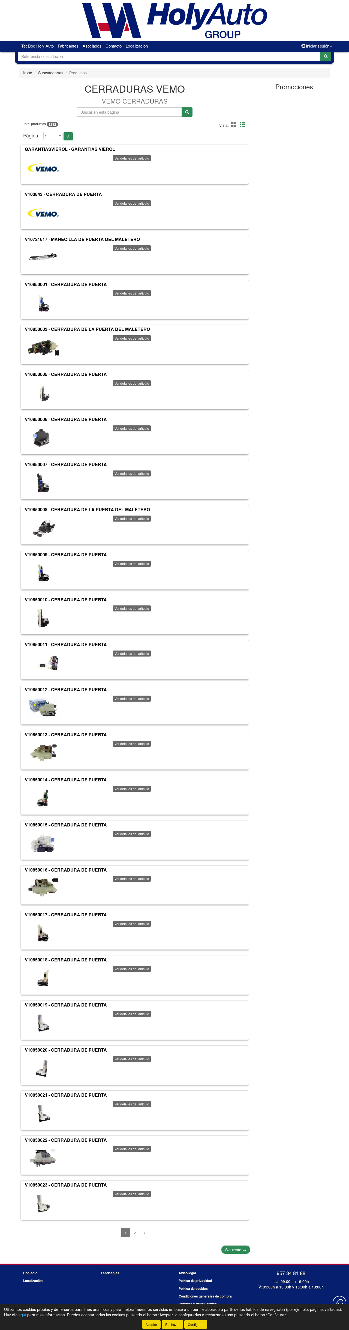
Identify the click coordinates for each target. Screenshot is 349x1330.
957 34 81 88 (291, 1272)
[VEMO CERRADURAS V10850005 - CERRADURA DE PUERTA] (43, 392)
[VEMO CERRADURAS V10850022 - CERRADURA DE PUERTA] (43, 1158)
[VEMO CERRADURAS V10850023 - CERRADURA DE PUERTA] (43, 1203)
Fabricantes (68, 46)
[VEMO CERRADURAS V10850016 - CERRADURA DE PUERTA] (43, 888)
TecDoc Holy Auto (37, 46)
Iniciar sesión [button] (317, 46)
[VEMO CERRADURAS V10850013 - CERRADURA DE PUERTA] (43, 753)
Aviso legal (187, 1272)
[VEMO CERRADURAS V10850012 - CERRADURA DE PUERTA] (43, 708)
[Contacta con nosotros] (339, 1303)
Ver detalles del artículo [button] (132, 158)
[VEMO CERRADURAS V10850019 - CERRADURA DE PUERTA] (43, 1023)
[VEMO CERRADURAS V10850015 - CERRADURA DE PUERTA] (43, 843)
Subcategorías (50, 72)
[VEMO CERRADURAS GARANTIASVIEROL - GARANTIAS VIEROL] (43, 167)
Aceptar (151, 1324)
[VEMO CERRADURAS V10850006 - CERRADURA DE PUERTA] (43, 437)
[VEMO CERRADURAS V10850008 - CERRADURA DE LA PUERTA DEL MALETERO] (43, 528)
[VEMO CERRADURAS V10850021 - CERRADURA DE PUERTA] (43, 1113)
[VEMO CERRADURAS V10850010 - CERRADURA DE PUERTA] (43, 617)
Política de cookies (193, 1288)
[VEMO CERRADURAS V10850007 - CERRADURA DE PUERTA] (43, 482)
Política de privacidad (195, 1280)
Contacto (114, 46)
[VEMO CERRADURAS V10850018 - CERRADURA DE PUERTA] (43, 978)
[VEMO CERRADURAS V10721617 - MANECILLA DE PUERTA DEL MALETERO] (43, 257)
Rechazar (172, 1324)
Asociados (92, 46)
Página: (31, 135)
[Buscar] (325, 56)
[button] (234, 124)
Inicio (27, 72)
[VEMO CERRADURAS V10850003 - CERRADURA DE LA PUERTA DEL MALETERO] (43, 347)
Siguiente (235, 1249)
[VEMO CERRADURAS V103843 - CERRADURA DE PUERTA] (43, 212)
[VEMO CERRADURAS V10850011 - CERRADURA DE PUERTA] (43, 662)
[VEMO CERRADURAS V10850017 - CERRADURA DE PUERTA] (43, 933)
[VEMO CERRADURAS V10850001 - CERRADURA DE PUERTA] (43, 302)
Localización (137, 46)
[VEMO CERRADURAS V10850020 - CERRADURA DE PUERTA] (43, 1068)
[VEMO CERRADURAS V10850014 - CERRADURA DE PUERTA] (43, 798)
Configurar (196, 1324)
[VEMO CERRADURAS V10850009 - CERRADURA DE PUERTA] (43, 573)
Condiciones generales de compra (205, 1296)
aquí (22, 1314)
